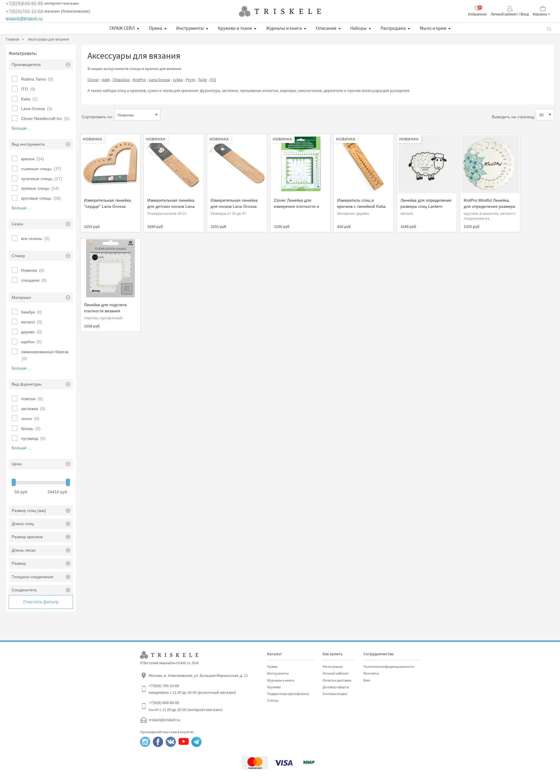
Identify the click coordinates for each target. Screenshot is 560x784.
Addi (106, 79)
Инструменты (190, 28)
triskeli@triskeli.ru (24, 18)
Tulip (202, 79)
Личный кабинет (336, 673)
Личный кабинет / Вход (510, 14)
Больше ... (21, 128)
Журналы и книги (284, 28)
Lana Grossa (159, 79)
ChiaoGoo (121, 79)
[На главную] (280, 11)
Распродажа (393, 28)
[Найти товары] (549, 28)
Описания (326, 28)
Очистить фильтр (41, 602)
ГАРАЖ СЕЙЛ (122, 28)
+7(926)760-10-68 (24, 11)
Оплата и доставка (337, 680)
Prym (190, 79)
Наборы (358, 28)
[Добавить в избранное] (90, 141)
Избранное (477, 14)
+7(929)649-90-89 (24, 3)
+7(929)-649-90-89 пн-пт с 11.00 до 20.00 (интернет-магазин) (186, 706)
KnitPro (139, 79)
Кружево (274, 687)
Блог (367, 680)
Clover (93, 79)
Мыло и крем (433, 28)
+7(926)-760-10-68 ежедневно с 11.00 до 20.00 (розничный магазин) (192, 689)
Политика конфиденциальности (388, 666)
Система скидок (335, 693)
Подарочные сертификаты (288, 693)
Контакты (371, 673)
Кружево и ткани (235, 28)
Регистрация (333, 666)
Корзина (540, 14)
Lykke (178, 79)
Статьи (272, 700)
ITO (213, 79)
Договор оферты (336, 687)
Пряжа (155, 28)
